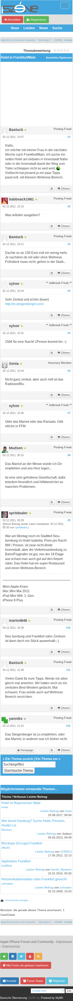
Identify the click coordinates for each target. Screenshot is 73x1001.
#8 (69, 455)
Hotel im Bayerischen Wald (20, 803)
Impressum (64, 941)
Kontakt (11, 980)
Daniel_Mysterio (61, 869)
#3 (69, 244)
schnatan (7, 883)
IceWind (6, 865)
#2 (69, 206)
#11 (68, 670)
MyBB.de (33, 998)
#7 (69, 413)
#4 (69, 291)
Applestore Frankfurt (16, 861)
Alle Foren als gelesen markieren (26, 965)
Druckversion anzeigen (16, 900)
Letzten (29, 28)
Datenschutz (11, 946)
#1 (69, 137)
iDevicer (6, 829)
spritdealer (21, 527)
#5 (69, 333)
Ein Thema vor (46, 759)
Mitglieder (58, 980)
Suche (57, 28)
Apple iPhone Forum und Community (17, 40)
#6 (69, 370)
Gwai (4, 807)
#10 (68, 627)
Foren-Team (34, 980)
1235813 (66, 851)
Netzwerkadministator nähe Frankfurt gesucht (34, 879)
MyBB (59, 998)
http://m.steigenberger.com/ (24, 304)
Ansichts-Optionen (59, 57)
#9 (69, 520)
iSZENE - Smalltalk (63, 40)
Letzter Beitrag (49, 811)
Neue (15, 28)
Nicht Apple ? (45, 40)
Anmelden (13, 19)
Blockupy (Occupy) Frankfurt (21, 843)
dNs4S (5, 847)
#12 (68, 725)
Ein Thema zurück (19, 759)
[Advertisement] (36, 95)
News (43, 28)
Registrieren (38, 19)
